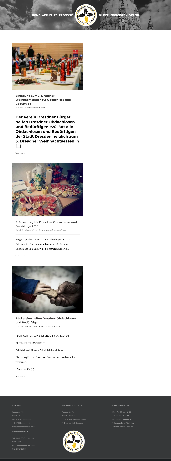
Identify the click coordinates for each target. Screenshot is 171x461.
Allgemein (28, 230)
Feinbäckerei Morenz (27, 350)
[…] (18, 146)
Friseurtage (56, 230)
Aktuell (35, 230)
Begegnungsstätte (45, 230)
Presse (63, 230)
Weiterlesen (20, 153)
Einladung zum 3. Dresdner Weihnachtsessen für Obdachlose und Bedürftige (43, 99)
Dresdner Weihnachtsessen (35, 107)
